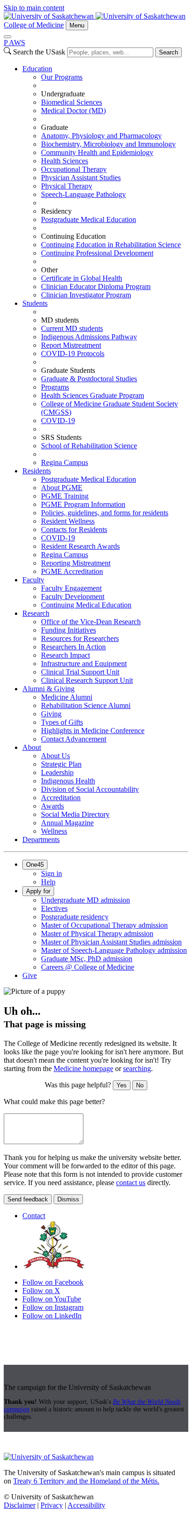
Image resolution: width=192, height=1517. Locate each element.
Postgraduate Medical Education (88, 219)
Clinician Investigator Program (86, 295)
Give (29, 975)
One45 (35, 864)
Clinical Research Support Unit (87, 680)
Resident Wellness (68, 521)
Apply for (38, 891)
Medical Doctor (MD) (73, 111)
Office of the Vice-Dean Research (91, 622)
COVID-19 (58, 421)
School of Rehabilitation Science (89, 446)
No (140, 1085)
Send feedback (27, 1199)
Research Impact (65, 655)
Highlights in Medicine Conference (92, 731)
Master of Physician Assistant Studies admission (111, 942)
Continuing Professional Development (97, 253)
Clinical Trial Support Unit (80, 672)
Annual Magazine (67, 823)
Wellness (54, 831)
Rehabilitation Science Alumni (85, 705)
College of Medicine (34, 25)
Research (35, 613)
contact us (130, 1183)
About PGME (61, 488)
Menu (76, 25)
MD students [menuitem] (60, 320)
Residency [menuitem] (56, 211)
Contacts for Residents (74, 529)
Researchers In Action (73, 647)
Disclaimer (19, 1505)
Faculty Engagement (71, 588)
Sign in (51, 873)
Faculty (33, 580)
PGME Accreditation (72, 571)
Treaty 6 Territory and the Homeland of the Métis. (86, 1481)
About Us (55, 756)
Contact (33, 1216)
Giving (51, 714)
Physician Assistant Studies (81, 178)
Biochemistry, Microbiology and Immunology (108, 144)
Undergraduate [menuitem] (63, 94)
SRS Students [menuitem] (61, 437)
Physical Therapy (66, 186)
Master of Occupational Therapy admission (104, 925)
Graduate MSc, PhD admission (86, 959)
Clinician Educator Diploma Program (96, 286)
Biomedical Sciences (71, 102)
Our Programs (61, 77)
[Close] (7, 36)
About (31, 747)
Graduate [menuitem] (54, 127)
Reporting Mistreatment (75, 563)
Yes (122, 1085)
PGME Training (65, 496)
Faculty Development (72, 596)
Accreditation (61, 798)
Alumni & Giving (48, 689)
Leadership (57, 772)
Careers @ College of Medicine (87, 967)
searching (137, 1068)
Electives (54, 908)
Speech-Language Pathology (83, 194)
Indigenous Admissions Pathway (89, 337)
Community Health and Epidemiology (97, 152)
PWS (14, 43)
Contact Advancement (73, 739)
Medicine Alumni (66, 697)
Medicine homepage (83, 1068)
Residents (36, 471)
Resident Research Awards (80, 546)
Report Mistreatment (71, 345)
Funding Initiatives (68, 630)
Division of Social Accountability (90, 789)
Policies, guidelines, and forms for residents (104, 513)
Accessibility (86, 1505)
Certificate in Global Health (81, 278)
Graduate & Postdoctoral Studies (89, 379)
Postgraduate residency (75, 917)
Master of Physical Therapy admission (97, 933)
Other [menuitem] (49, 270)
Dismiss (68, 1199)
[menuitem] (105, 182)
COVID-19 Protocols (72, 353)
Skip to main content (34, 8)
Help (48, 882)
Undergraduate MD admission (85, 900)
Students (35, 303)
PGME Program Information (83, 504)
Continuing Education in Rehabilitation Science (111, 245)
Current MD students (72, 328)
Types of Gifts (62, 722)
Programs (55, 387)
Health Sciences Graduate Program (92, 395)
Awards (52, 806)
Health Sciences (64, 161)
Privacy (52, 1505)
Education (37, 69)
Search (168, 52)
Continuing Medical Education (86, 605)
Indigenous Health (68, 781)
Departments (41, 839)
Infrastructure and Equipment (84, 663)
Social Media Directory (75, 814)
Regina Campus (64, 462)
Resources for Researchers (80, 638)
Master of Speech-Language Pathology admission (114, 950)
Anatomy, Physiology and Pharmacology (101, 136)
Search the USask (39, 52)
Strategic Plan (61, 764)
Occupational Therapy (74, 169)
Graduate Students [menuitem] (68, 370)
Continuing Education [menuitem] (73, 236)
